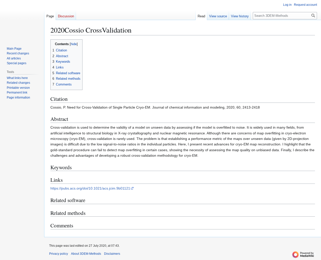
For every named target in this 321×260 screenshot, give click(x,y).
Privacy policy (58, 253)
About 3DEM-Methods (86, 253)
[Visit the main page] (22, 20)
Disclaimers (112, 253)
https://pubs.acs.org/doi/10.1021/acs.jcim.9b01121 (90, 188)
